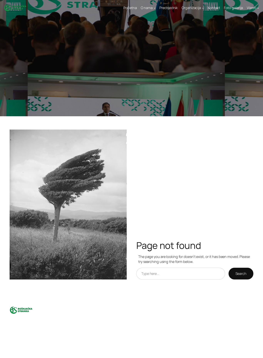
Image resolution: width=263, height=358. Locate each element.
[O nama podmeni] (155, 8)
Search (240, 273)
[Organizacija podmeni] (203, 8)
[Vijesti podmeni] (258, 8)
